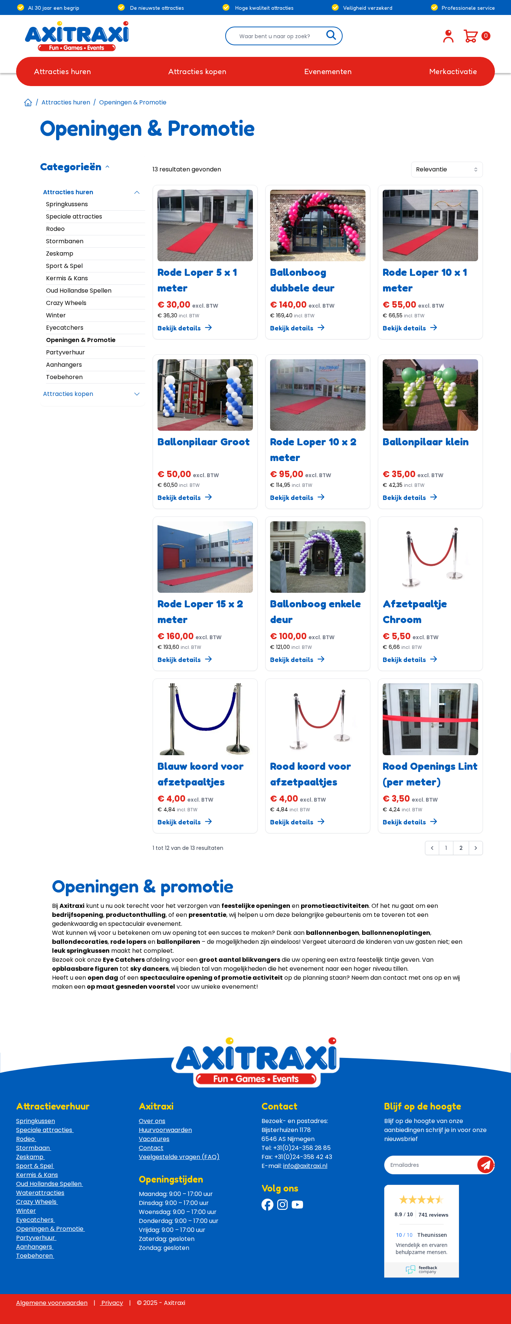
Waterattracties (40, 1193)
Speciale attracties (45, 1130)
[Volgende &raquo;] (476, 848)
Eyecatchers (35, 1219)
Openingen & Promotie (50, 1228)
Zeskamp (30, 1157)
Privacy (111, 1303)
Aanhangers (34, 1246)
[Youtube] (297, 1205)
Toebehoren (35, 1255)
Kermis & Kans (37, 1175)
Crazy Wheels (37, 1202)
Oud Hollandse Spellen (49, 1184)
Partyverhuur (36, 1237)
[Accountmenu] (449, 36)
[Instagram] (282, 1205)
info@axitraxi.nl (305, 1166)
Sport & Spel (35, 1166)
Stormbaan (33, 1148)
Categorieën (70, 166)
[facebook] (267, 1205)
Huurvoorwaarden (165, 1130)
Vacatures (154, 1139)
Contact (151, 1148)
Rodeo (26, 1139)
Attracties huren (66, 102)
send (488, 1165)
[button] (432, 849)
